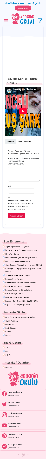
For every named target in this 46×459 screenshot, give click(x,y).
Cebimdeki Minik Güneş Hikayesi (17, 286)
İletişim (8, 335)
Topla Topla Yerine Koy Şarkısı (17, 247)
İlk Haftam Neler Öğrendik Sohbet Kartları (21, 250)
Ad (9, 186)
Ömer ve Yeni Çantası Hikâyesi (17, 297)
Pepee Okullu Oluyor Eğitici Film (17, 305)
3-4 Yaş (8, 348)
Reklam (8, 332)
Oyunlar (8, 368)
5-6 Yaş (8, 355)
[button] (6, 19)
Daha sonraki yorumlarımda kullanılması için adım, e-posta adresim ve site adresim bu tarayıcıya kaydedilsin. (20, 205)
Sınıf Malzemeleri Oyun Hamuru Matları (20, 283)
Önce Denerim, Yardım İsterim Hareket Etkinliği (23, 265)
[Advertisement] (23, 50)
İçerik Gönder (10, 328)
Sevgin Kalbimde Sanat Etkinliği (17, 275)
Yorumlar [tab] (10, 141)
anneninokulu (23, 8)
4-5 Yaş (8, 351)
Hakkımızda (9, 324)
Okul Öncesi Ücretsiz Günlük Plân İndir (20, 317)
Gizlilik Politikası (11, 321)
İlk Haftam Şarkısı (12, 254)
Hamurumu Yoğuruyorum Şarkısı (17, 261)
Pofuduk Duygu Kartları (14, 294)
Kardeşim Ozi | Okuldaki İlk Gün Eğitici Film (21, 301)
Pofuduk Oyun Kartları (14, 279)
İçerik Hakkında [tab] (24, 141)
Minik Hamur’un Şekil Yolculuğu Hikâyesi (21, 258)
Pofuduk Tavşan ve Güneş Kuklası (18, 290)
